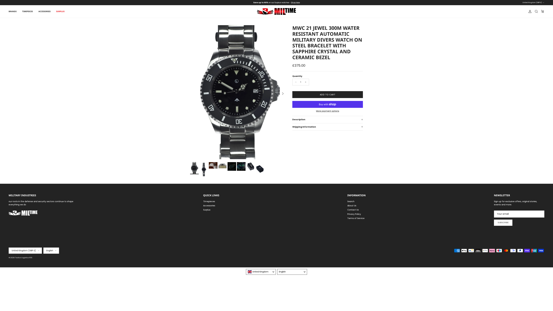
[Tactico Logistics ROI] (276, 11)
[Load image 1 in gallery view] (238, 92)
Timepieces (27, 11)
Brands (13, 11)
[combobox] (261, 272)
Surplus (60, 11)
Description (298, 119)
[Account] (529, 11)
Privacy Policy (354, 214)
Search (350, 201)
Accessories (44, 11)
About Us (351, 205)
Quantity (297, 76)
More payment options (327, 111)
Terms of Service (355, 218)
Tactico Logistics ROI (24, 257)
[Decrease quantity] (295, 82)
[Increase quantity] (306, 82)
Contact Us (353, 209)
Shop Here (295, 2)
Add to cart (327, 94)
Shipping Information (304, 126)
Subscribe (503, 222)
